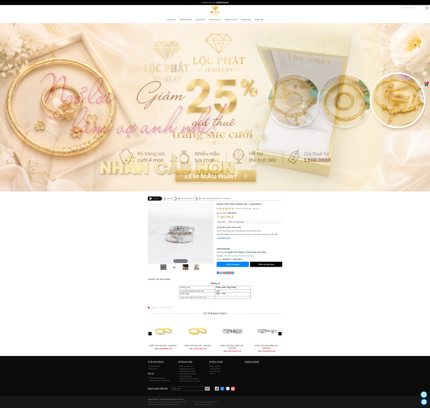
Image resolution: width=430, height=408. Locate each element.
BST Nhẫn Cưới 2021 (187, 198)
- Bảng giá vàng (214, 371)
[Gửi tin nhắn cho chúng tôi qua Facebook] (424, 402)
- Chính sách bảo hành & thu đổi (189, 381)
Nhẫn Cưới (171, 20)
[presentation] (150, 333)
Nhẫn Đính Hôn (186, 20)
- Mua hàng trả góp (185, 376)
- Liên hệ (212, 374)
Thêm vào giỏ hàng (266, 264)
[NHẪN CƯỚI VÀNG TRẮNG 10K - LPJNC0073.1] (232, 330)
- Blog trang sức (214, 366)
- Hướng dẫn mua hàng (186, 369)
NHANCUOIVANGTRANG (166, 307)
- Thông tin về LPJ (154, 366)
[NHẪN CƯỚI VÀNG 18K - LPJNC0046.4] (267, 330)
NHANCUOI (155, 307)
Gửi (207, 389)
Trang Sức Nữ (214, 20)
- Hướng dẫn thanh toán (186, 371)
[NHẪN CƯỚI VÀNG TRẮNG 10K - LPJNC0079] (198, 330)
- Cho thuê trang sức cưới (156, 378)
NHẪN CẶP (259, 20)
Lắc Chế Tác (200, 20)
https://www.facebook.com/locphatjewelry (239, 256)
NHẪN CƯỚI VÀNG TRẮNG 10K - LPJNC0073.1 (232, 347)
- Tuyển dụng (152, 369)
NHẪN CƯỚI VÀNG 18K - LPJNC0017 (163, 346)
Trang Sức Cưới (231, 20)
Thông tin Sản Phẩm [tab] (159, 279)
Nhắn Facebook (232, 264)
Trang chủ (156, 198)
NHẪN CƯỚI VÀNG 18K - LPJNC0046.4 (267, 346)
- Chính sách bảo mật (185, 366)
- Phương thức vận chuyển (187, 374)
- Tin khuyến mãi (214, 369)
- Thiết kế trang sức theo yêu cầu (159, 380)
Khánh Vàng (246, 20)
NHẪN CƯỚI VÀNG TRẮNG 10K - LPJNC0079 (198, 347)
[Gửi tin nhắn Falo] (423, 394)
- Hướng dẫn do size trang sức (188, 378)
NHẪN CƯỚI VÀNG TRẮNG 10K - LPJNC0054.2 (216, 198)
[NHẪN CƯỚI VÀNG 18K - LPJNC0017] (163, 330)
